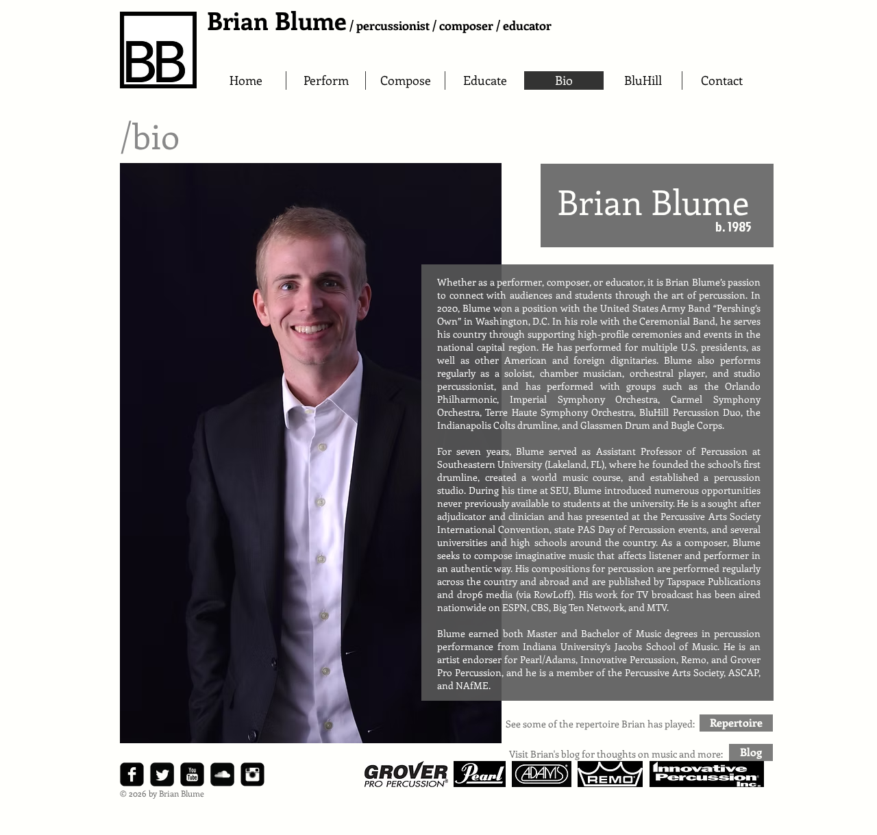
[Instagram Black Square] (252, 774)
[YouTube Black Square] (192, 774)
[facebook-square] (132, 774)
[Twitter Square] (162, 774)
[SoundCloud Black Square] (222, 774)
